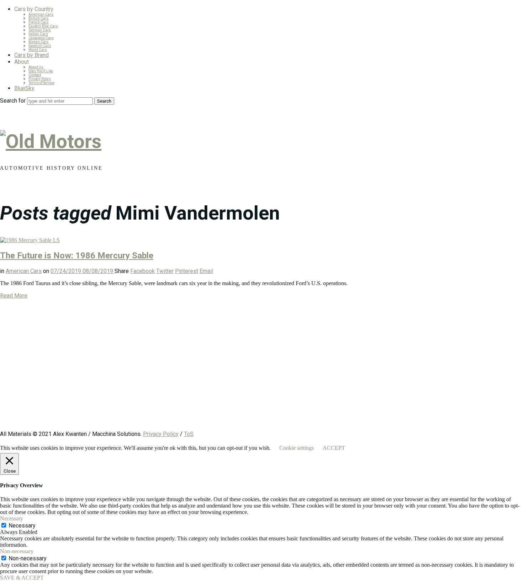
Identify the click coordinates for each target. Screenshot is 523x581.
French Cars (38, 22)
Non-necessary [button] (16, 551)
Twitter (165, 271)
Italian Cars (38, 34)
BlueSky (24, 88)
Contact (34, 75)
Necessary (22, 525)
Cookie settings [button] (296, 448)
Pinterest (186, 271)
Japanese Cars (41, 38)
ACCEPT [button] (334, 448)
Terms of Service (41, 83)
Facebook (142, 271)
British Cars (38, 18)
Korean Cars (38, 42)
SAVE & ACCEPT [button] (22, 578)
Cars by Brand (31, 55)
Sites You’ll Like (40, 71)
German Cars (39, 30)
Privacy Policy (39, 79)
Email (206, 271)
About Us (35, 67)
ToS (189, 434)
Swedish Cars (39, 46)
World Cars (37, 50)
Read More (13, 295)
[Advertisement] (213, 368)
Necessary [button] (11, 518)
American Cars (40, 14)
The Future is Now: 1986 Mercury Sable (76, 256)
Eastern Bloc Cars (43, 26)
